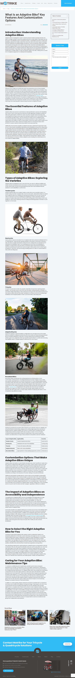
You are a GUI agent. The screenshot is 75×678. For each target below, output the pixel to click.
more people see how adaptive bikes (34, 515)
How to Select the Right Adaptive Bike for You (59, 33)
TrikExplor (34, 3)
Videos (45, 656)
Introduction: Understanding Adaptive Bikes (59, 20)
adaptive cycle (39, 95)
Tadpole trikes (12, 386)
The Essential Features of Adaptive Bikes (59, 22)
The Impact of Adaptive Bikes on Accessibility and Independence (58, 30)
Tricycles (17, 656)
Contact (55, 3)
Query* (53, 55)
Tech (42, 3)
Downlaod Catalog (56, 672)
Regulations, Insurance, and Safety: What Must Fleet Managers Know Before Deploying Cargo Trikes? (14, 628)
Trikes (22, 3)
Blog (8, 8)
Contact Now (67, 644)
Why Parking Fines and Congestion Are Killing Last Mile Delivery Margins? (36, 623)
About (45, 3)
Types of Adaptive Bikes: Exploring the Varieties (59, 25)
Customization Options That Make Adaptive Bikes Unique (58, 27)
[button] (8, 671)
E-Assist (38, 3)
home (4, 8)
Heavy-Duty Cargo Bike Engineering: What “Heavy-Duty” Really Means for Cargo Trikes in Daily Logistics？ (60, 628)
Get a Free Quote (68, 3)
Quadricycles (27, 3)
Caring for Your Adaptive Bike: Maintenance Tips (57, 36)
